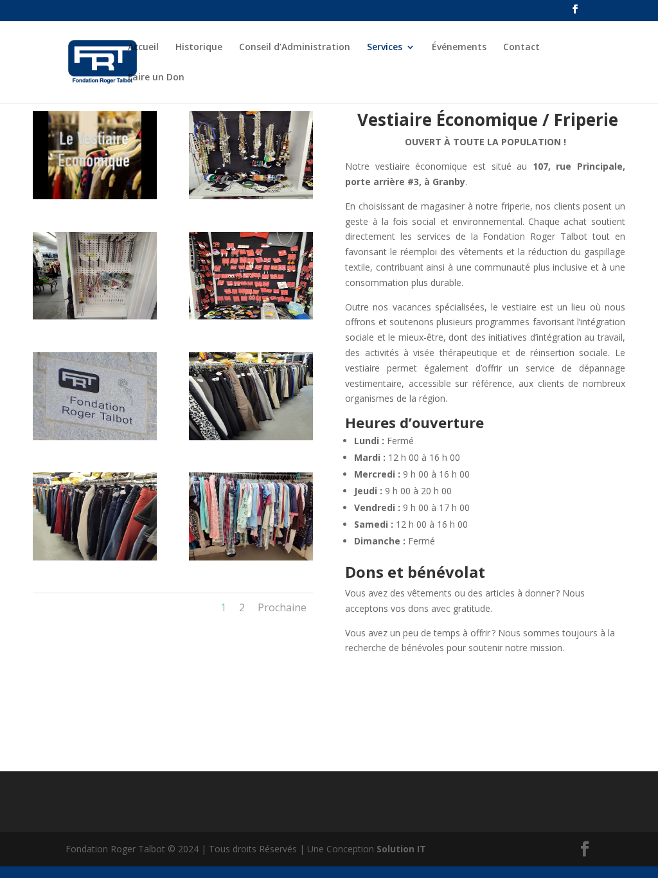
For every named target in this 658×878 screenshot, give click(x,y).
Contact (521, 47)
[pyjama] (250, 557)
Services (384, 47)
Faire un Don (156, 78)
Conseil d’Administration (294, 47)
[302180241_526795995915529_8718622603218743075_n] (94, 196)
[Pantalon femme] (94, 557)
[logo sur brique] (94, 437)
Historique (198, 47)
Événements (459, 47)
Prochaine (282, 607)
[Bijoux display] (250, 316)
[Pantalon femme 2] (250, 437)
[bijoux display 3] (94, 316)
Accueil (143, 47)
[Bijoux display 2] (250, 196)
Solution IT (401, 849)
